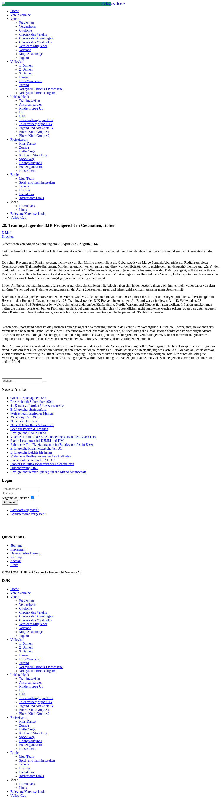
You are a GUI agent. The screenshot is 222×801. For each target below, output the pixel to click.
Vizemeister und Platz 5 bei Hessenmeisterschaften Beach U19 (53, 437)
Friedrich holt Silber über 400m (31, 402)
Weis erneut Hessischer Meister (31, 413)
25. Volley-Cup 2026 (24, 417)
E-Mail (6, 232)
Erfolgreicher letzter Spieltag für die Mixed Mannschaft (48, 472)
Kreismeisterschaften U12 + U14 (33, 460)
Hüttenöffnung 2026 (24, 468)
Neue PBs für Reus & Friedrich (32, 425)
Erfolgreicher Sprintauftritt (28, 409)
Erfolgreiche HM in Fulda (28, 433)
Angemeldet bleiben (15, 498)
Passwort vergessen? (24, 510)
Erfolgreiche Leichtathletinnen (31, 452)
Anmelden (9, 502)
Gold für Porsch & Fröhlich (29, 429)
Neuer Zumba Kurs (23, 421)
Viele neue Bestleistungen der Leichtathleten (40, 456)
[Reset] (44, 381)
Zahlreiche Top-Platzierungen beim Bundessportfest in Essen (52, 444)
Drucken (8, 236)
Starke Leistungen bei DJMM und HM (37, 440)
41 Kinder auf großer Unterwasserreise (37, 405)
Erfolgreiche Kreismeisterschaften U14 (37, 448)
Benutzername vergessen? (28, 514)
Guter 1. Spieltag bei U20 (28, 398)
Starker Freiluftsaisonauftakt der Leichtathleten (42, 464)
